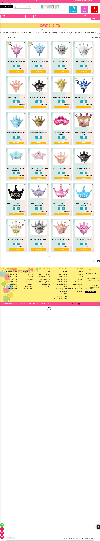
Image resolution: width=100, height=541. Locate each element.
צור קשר (20, 0)
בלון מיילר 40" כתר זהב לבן (16, 239)
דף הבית (28, 0)
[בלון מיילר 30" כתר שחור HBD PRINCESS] (16, 200)
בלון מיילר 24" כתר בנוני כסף (61, 61)
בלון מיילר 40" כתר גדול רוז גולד (61, 239)
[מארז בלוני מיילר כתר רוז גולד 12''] (16, 93)
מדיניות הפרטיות (66, 538)
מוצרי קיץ (17, 16)
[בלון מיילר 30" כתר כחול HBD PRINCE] (83, 199)
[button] (83, 71)
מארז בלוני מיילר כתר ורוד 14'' (16, 61)
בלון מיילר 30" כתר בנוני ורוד (83, 239)
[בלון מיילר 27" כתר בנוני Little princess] (38, 165)
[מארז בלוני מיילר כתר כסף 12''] (83, 58)
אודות (24, 0)
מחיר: (90, 69)
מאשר (11, 537)
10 (43, 69)
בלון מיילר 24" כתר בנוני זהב (38, 132)
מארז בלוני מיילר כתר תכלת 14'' (38, 61)
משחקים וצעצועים (11, 269)
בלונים (92, 16)
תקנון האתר (14, 0)
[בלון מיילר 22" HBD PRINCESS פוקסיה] (61, 129)
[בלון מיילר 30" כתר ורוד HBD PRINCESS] (61, 198)
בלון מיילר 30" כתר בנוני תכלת (16, 132)
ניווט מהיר (80, 269)
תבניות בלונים (30, 16)
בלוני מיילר (47, 271)
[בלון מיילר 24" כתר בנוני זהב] (38, 129)
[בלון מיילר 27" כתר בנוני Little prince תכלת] (16, 165)
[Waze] (2, 537)
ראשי (98, 16)
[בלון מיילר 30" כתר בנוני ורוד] (83, 236)
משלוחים (8, 0)
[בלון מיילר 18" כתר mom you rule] (83, 126)
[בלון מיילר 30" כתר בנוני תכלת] (16, 129)
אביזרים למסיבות (68, 16)
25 (66, 247)
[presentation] (68, 0)
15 (88, 69)
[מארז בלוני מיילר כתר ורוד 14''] (16, 58)
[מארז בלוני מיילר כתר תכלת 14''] (38, 58)
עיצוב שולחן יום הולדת (58, 16)
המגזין (2, 2)
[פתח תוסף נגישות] (98, 527)
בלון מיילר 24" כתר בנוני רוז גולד (61, 168)
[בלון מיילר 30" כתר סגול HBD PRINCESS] (38, 198)
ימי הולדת (30, 269)
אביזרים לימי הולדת (47, 16)
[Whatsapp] (2, 525)
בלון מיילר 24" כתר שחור (83, 168)
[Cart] (5, 16)
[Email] (2, 533)
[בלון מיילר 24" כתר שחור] (83, 162)
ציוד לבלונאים (85, 16)
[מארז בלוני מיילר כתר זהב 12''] (61, 92)
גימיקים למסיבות (96, 18)
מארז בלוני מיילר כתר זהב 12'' (61, 97)
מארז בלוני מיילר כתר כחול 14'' (84, 97)
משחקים (23, 16)
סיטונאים (3, 0)
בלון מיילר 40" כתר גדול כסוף (38, 239)
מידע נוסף (91, 269)
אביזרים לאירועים (61, 269)
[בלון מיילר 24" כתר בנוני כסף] (61, 58)
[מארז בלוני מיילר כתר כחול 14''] (83, 93)
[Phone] (2, 529)
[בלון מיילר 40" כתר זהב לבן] (16, 236)
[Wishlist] (2, 16)
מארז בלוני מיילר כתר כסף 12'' (84, 61)
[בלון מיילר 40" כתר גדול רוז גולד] (61, 236)
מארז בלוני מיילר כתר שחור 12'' (38, 97)
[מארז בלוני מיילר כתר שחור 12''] (38, 91)
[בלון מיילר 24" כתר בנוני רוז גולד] (61, 165)
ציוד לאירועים (77, 16)
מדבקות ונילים (38, 16)
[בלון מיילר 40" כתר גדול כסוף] (38, 235)
